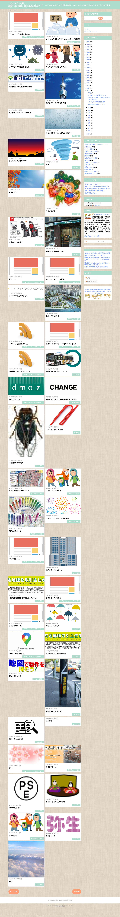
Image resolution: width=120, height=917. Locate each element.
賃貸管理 (87, 156)
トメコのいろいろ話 (16, 3)
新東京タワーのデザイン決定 (56, 103)
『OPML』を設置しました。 (19, 344)
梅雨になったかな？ (53, 626)
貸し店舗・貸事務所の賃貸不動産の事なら (97, 188)
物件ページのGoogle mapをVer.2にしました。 (62, 344)
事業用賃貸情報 (104, 289)
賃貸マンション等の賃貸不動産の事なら (97, 186)
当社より (76, 432)
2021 (88, 54)
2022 (88, 52)
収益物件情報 (101, 291)
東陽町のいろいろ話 (91, 158)
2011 (88, 78)
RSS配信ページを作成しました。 (20, 372)
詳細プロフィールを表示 (92, 236)
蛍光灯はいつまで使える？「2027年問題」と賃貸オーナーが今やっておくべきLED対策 (97, 259)
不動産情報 (39, 89)
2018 (88, 60)
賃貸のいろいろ (89, 153)
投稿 (88, 278)
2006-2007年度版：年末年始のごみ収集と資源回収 (63, 39)
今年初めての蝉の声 (16, 463)
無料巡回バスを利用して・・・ (56, 372)
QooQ (63, 906)
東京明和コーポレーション (102, 214)
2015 (88, 67)
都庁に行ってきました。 (54, 570)
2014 (88, 70)
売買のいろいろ (89, 167)
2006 (88, 90)
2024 (88, 47)
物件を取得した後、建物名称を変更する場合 (61, 399)
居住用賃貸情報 (94, 289)
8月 (89, 115)
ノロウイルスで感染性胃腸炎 (19, 67)
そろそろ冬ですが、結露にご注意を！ (59, 133)
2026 (88, 42)
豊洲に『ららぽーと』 (53, 316)
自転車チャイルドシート (17, 242)
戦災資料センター (52, 767)
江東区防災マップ (15, 531)
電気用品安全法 (14, 808)
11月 (89, 107)
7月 (89, 118)
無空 (10, 881)
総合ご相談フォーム (91, 31)
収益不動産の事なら (91, 193)
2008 (88, 85)
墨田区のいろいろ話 (73, 106)
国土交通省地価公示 (16, 739)
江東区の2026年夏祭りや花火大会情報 (96, 267)
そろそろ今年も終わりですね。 (56, 67)
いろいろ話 (39, 70)
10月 (89, 110)
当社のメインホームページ (93, 184)
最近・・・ (13, 279)
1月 (89, 130)
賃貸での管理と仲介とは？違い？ (95, 255)
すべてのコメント (92, 281)
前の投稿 (77, 891)
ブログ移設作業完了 (16, 626)
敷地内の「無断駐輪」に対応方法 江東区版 (98, 253)
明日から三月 (50, 836)
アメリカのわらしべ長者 (54, 429)
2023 (88, 49)
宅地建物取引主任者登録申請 (56, 653)
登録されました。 (15, 399)
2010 (88, 80)
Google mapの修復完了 (17, 653)
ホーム (87, 29)
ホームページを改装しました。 (19, 34)
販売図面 (49, 721)
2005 (88, 134)
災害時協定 (13, 835)
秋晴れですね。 (14, 192)
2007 (88, 88)
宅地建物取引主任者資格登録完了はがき (23, 598)
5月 (89, 123)
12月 (89, 93)
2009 (88, 83)
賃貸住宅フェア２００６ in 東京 (20, 113)
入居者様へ (76, 136)
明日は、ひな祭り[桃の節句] (55, 802)
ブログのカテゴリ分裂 (53, 598)
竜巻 (47, 164)
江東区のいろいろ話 (73, 42)
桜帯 (10, 768)
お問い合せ (100, 293)
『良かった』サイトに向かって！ (33, 37)
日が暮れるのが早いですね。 (19, 161)
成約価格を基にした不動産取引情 (20, 87)
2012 (88, 75)
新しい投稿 (14, 891)
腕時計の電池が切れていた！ (56, 251)
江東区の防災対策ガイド (54, 491)
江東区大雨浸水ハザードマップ (19, 491)
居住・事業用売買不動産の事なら (95, 190)
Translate (97, 205)
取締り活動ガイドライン (54, 711)
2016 (88, 65)
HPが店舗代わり (14, 559)
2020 (88, 57)
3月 (89, 125)
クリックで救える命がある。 (19, 296)
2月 (89, 128)
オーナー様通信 (74, 402)
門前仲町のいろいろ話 (91, 173)
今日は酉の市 (50, 211)
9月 (89, 112)
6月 (89, 120)
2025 (88, 44)
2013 (88, 72)
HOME (87, 289)
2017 (88, 62)
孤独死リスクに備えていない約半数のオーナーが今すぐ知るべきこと (97, 263)
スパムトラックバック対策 (55, 279)
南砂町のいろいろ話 (91, 162)
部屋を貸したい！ (15, 676)
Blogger (70, 900)
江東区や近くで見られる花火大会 (57, 518)
